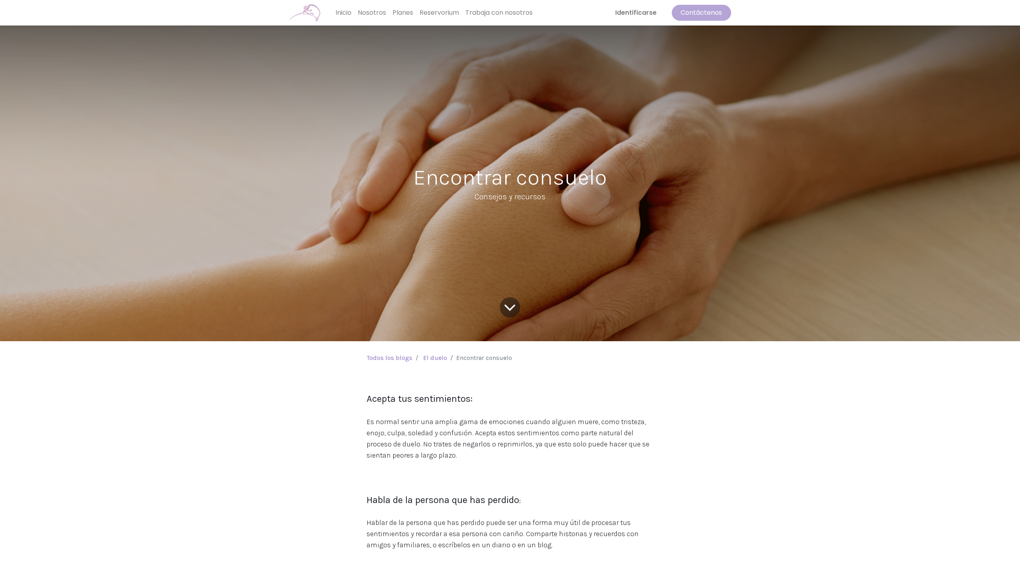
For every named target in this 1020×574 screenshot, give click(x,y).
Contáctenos (701, 12)
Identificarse (636, 12)
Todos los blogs (389, 358)
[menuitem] (343, 13)
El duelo (435, 358)
